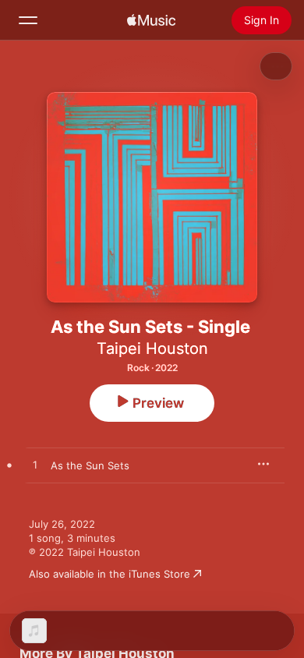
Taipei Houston (152, 348)
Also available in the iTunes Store (109, 574)
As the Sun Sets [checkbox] (90, 465)
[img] (151, 20)
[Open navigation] (28, 20)
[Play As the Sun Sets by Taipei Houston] (35, 465)
